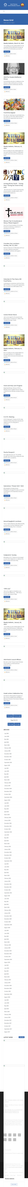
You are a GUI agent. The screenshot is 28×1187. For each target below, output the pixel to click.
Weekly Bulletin (9, 1178)
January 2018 (7, 1017)
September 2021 (8, 893)
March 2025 (6, 780)
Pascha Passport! (9, 452)
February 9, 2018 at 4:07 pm (11, 362)
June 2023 (6, 835)
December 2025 (7, 753)
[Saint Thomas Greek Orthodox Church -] (14, 6)
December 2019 (7, 950)
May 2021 (6, 901)
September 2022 (8, 861)
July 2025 (6, 768)
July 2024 (6, 803)
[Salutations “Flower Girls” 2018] (14, 477)
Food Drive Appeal (9, 113)
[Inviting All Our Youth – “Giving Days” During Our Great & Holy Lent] (14, 175)
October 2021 (7, 890)
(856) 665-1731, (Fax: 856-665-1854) (14, 1109)
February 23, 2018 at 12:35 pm (12, 233)
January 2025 (7, 785)
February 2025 (7, 782)
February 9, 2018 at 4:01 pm (11, 397)
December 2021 (7, 884)
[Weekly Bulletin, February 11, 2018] (14, 340)
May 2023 (6, 837)
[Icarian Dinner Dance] (14, 306)
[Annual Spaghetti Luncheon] (14, 513)
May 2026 (6, 739)
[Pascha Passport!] (14, 444)
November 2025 (7, 756)
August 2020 (7, 927)
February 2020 (7, 945)
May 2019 (6, 971)
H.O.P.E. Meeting (9, 417)
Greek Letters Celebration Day (13, 693)
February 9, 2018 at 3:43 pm (11, 498)
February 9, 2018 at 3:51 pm (11, 462)
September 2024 (8, 797)
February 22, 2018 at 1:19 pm (11, 255)
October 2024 (7, 794)
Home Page (12, 1175)
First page (9, 716)
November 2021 (7, 887)
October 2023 (7, 829)
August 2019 (7, 962)
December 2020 (7, 916)
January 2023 (7, 849)
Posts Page (6, 1175)
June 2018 (6, 1003)
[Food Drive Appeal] (14, 104)
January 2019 (7, 982)
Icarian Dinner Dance (10, 315)
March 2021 (6, 907)
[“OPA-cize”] (14, 580)
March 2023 (6, 843)
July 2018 (6, 1000)
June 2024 (6, 806)
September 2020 (8, 924)
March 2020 (6, 942)
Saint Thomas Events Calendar (16, 1172)
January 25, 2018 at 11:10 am (11, 705)
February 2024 (7, 817)
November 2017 (7, 1023)
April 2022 (6, 872)
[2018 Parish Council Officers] (14, 651)
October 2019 (7, 956)
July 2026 (6, 733)
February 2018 (7, 1014)
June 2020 (6, 933)
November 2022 (7, 855)
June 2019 (6, 968)
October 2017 (7, 1026)
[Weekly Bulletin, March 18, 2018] (14, 35)
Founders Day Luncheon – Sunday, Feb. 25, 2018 (12, 244)
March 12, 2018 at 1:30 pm (11, 89)
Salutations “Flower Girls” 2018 (14, 486)
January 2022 (7, 881)
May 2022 (6, 869)
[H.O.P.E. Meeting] (14, 410)
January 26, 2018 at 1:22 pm (11, 636)
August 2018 (7, 997)
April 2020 (6, 939)
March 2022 (6, 875)
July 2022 (6, 864)
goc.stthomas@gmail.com (13, 1111)
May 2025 (6, 774)
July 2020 (6, 930)
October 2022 (7, 858)
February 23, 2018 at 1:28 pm (11, 160)
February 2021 (7, 910)
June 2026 (6, 736)
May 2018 (6, 1005)
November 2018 (7, 988)
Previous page (17, 716)
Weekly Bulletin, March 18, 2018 (14, 43)
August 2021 (7, 895)
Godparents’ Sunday (10, 555)
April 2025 (6, 777)
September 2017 (8, 1029)
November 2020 (7, 919)
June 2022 (6, 866)
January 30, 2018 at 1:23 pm (11, 599)
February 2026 (7, 748)
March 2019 (6, 977)
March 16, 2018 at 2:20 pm (11, 53)
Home (5, 22)
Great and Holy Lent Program (13, 385)
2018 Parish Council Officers (12, 659)
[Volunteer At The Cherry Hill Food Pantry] (14, 271)
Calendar (6, 1172)
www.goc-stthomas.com (13, 1112)
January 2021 (7, 913)
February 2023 (7, 846)
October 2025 (7, 759)
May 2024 (6, 809)
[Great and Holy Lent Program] (14, 377)
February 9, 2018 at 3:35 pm (11, 531)
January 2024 (7, 820)
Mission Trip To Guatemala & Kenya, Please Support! (13, 222)
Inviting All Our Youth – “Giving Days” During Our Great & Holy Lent (13, 185)
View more (21, 1037)
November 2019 (7, 953)
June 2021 (6, 898)
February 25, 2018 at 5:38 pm (11, 123)
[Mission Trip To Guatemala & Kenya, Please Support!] (14, 213)
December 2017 (7, 1020)
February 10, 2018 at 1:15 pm (11, 325)
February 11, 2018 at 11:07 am (12, 291)
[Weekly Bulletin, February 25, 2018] (14, 138)
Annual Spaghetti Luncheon (12, 521)
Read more (6, 51)
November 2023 (7, 826)
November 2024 (7, 791)
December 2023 (7, 823)
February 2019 (7, 979)
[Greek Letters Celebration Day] (14, 685)
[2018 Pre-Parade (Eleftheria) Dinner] (14, 69)
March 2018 (6, 1011)
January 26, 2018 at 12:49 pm (11, 670)
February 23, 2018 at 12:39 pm (12, 197)
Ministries (19, 1175)
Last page (17, 724)
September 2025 (8, 762)
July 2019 (6, 965)
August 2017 (7, 1032)
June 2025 (6, 771)
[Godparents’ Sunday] (14, 546)
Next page (10, 724)
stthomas (8, 56)
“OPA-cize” (7, 589)
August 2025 (7, 765)
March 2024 (6, 814)
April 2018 (6, 1008)
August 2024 (7, 800)
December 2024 (7, 788)
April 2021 (6, 904)
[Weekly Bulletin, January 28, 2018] (14, 614)
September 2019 (8, 959)
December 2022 (7, 852)
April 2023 (6, 840)
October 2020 (7, 921)
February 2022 (7, 878)
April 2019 (6, 974)
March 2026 (6, 745)
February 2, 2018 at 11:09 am (11, 565)
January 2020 (7, 948)
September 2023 (8, 832)
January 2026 (7, 751)
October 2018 (7, 991)
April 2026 (6, 742)
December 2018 (7, 985)
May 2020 (6, 936)
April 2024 (6, 811)
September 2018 (8, 994)
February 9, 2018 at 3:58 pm (11, 428)
